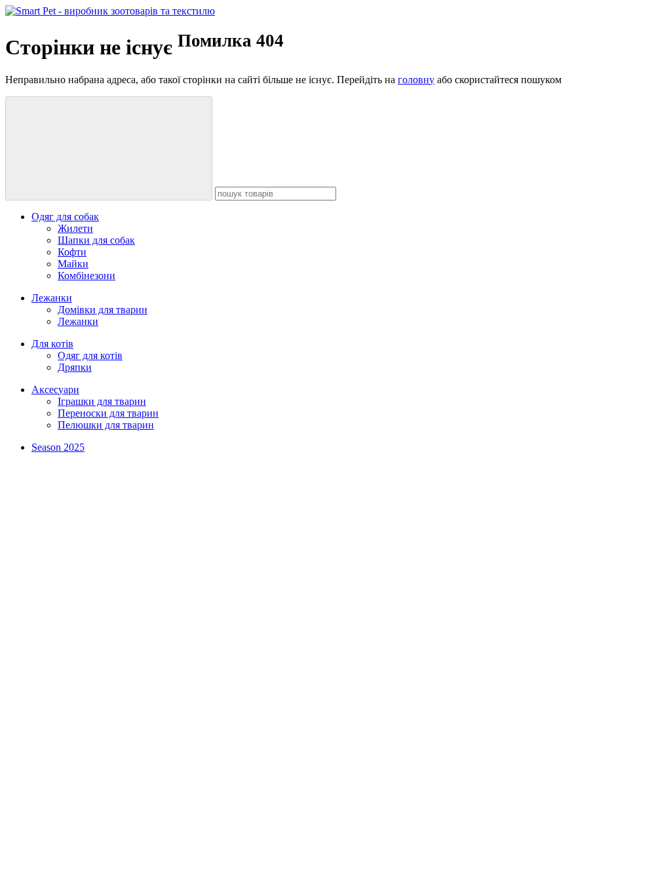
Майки (73, 263)
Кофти (72, 251)
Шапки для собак (96, 240)
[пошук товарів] (108, 148)
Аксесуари (55, 389)
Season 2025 (58, 447)
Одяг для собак (65, 216)
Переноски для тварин (108, 413)
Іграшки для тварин (102, 401)
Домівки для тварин (102, 309)
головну (416, 79)
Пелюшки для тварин (106, 424)
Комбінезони (86, 275)
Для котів (52, 343)
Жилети (75, 228)
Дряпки (75, 367)
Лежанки (51, 297)
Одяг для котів (90, 355)
